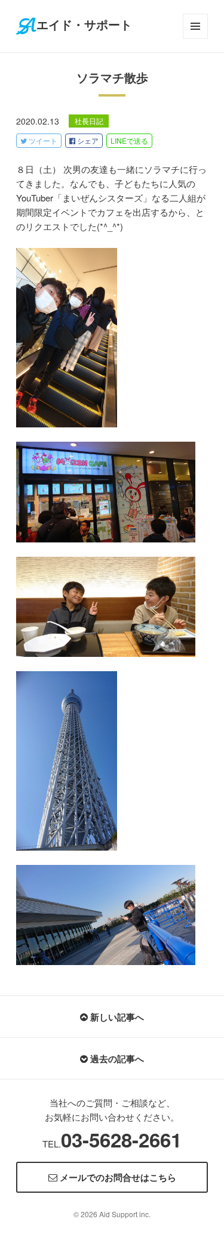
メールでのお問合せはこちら (116, 1177)
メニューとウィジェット (195, 38)
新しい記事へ (116, 1016)
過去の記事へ (116, 1058)
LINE (129, 140)
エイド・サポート (84, 25)
